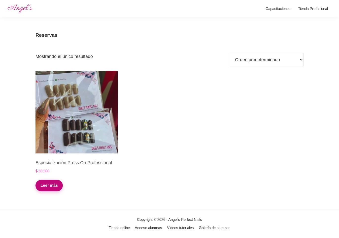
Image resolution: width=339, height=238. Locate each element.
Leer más (49, 185)
